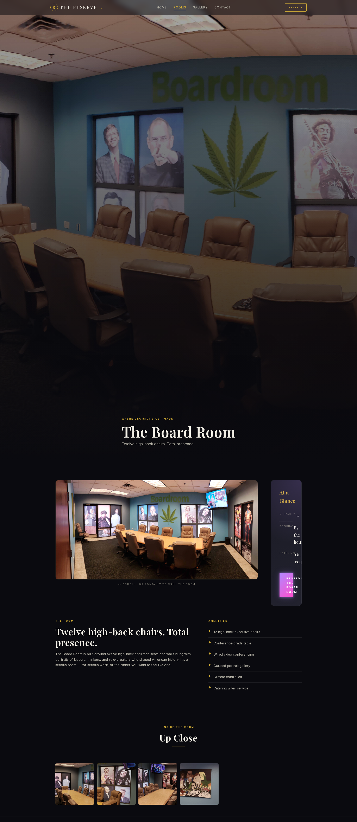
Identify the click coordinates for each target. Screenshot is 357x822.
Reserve (296, 7)
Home (162, 7)
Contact (222, 7)
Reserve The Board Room (289, 585)
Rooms (180, 7)
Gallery (200, 7)
